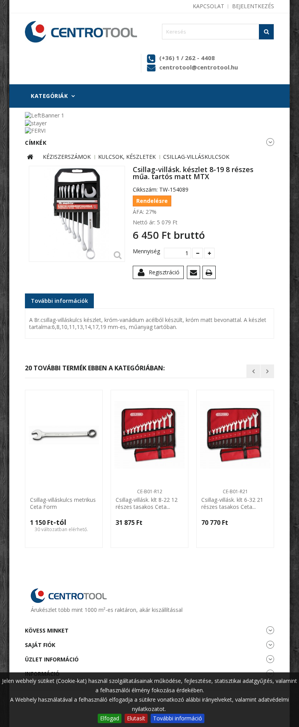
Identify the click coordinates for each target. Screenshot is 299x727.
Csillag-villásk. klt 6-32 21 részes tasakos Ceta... (232, 503)
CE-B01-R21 (235, 491)
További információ (177, 718)
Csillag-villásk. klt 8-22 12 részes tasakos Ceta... (147, 503)
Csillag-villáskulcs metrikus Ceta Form (63, 503)
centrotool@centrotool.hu (198, 67)
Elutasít (136, 718)
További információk (59, 300)
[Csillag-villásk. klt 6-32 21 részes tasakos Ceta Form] (235, 435)
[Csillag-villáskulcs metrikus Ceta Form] (64, 435)
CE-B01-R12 (149, 491)
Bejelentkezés (253, 6)
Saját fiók (40, 645)
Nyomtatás (210, 274)
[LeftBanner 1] (44, 115)
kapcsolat (208, 6)
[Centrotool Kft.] (81, 32)
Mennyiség (145, 251)
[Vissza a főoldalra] (30, 157)
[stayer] (36, 122)
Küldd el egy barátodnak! (195, 274)
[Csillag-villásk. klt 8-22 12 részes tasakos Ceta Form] (149, 435)
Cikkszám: (145, 189)
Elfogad (109, 718)
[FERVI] (35, 130)
